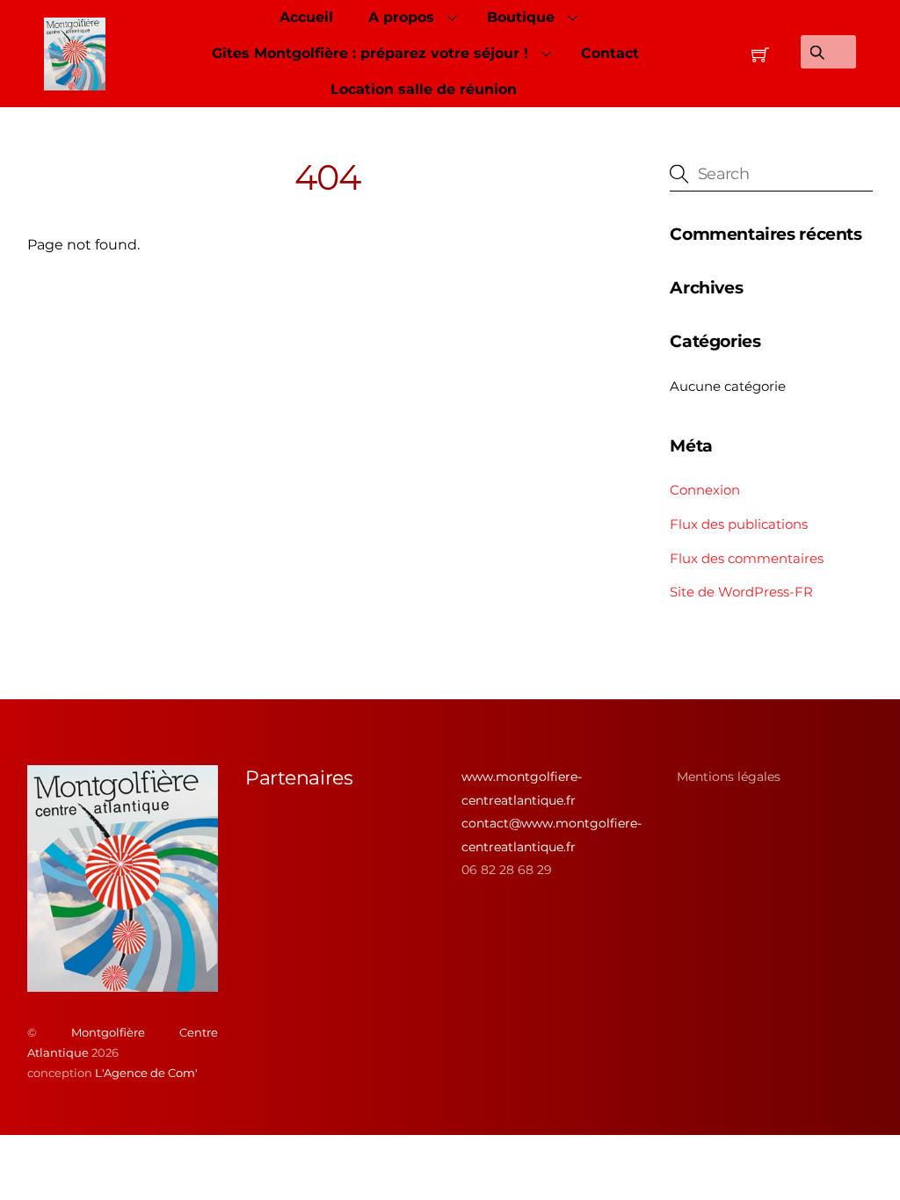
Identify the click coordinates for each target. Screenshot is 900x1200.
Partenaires (298, 778)
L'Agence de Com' (146, 1073)
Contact (610, 53)
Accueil (306, 17)
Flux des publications (739, 524)
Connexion (705, 489)
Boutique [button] (521, 17)
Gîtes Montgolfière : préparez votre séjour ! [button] (370, 53)
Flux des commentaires (747, 558)
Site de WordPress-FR (741, 591)
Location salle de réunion (423, 89)
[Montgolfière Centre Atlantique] (123, 984)
